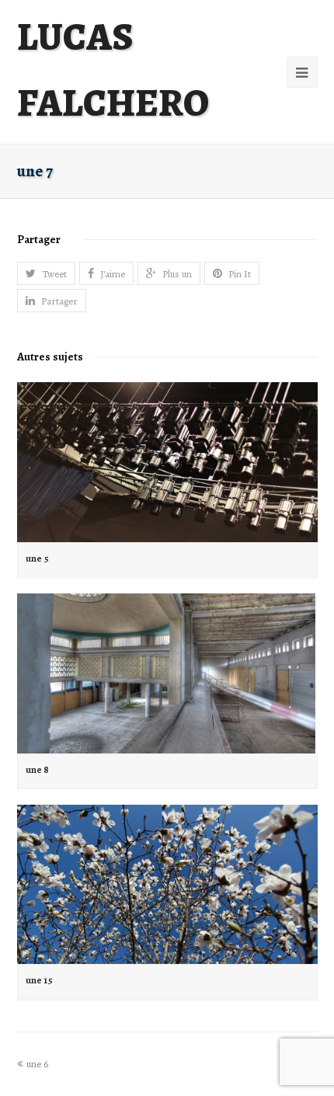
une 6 (37, 1063)
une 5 (37, 558)
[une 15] (167, 884)
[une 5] (167, 461)
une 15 (39, 979)
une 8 (37, 769)
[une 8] (167, 673)
